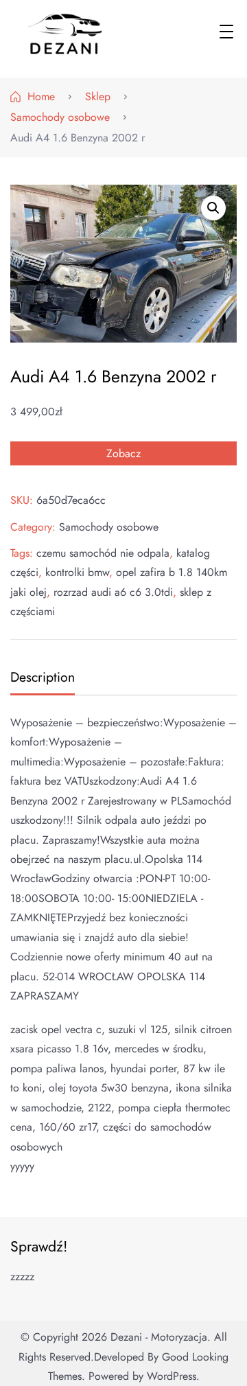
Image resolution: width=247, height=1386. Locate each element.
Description (42, 676)
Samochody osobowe (108, 527)
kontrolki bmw (77, 572)
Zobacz (123, 453)
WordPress (171, 1376)
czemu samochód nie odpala (102, 553)
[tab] (41, 678)
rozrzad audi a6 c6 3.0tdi (113, 592)
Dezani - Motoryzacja (158, 1337)
